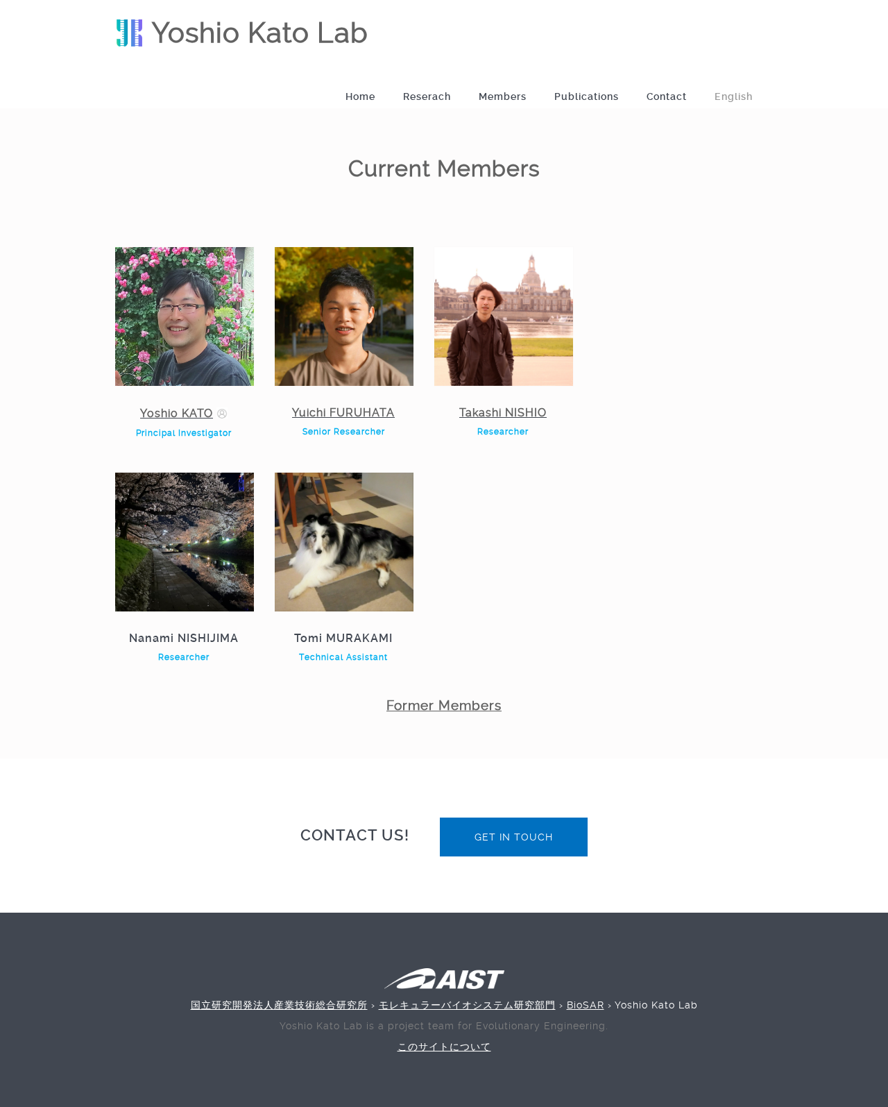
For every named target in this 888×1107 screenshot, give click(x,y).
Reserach (427, 96)
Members (503, 96)
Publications (586, 96)
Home (360, 96)
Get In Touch (514, 837)
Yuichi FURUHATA (343, 412)
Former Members (444, 705)
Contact (667, 96)
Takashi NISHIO (503, 412)
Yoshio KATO (176, 413)
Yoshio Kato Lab (256, 33)
